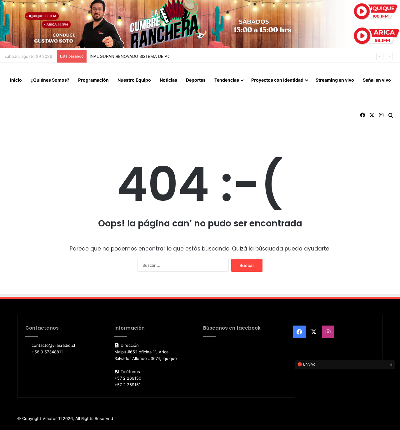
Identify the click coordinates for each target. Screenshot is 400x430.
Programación (93, 80)
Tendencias (226, 80)
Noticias (168, 80)
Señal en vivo (377, 80)
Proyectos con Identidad (277, 80)
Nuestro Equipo (134, 80)
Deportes (196, 80)
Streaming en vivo (335, 80)
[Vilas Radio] (5, 98)
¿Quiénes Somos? (50, 80)
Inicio (16, 80)
